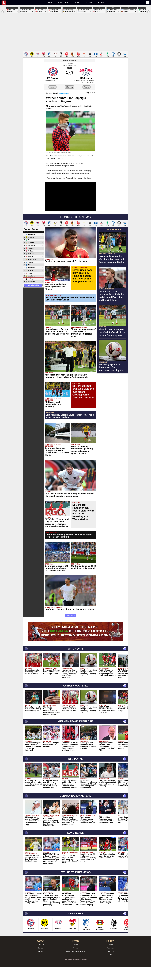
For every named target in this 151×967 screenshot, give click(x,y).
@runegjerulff (64, 93)
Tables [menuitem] (75, 3)
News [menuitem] (49, 3)
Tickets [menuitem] (100, 3)
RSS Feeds (110, 951)
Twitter (110, 944)
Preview (86, 87)
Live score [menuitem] (62, 3)
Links (110, 954)
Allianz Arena (69, 63)
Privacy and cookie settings (75, 951)
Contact (40, 948)
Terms (75, 944)
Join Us (40, 951)
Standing (69, 87)
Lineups (52, 87)
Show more (70, 615)
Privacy (75, 948)
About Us (40, 944)
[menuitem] (23, 3)
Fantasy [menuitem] (88, 3)
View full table (33, 285)
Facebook (110, 948)
